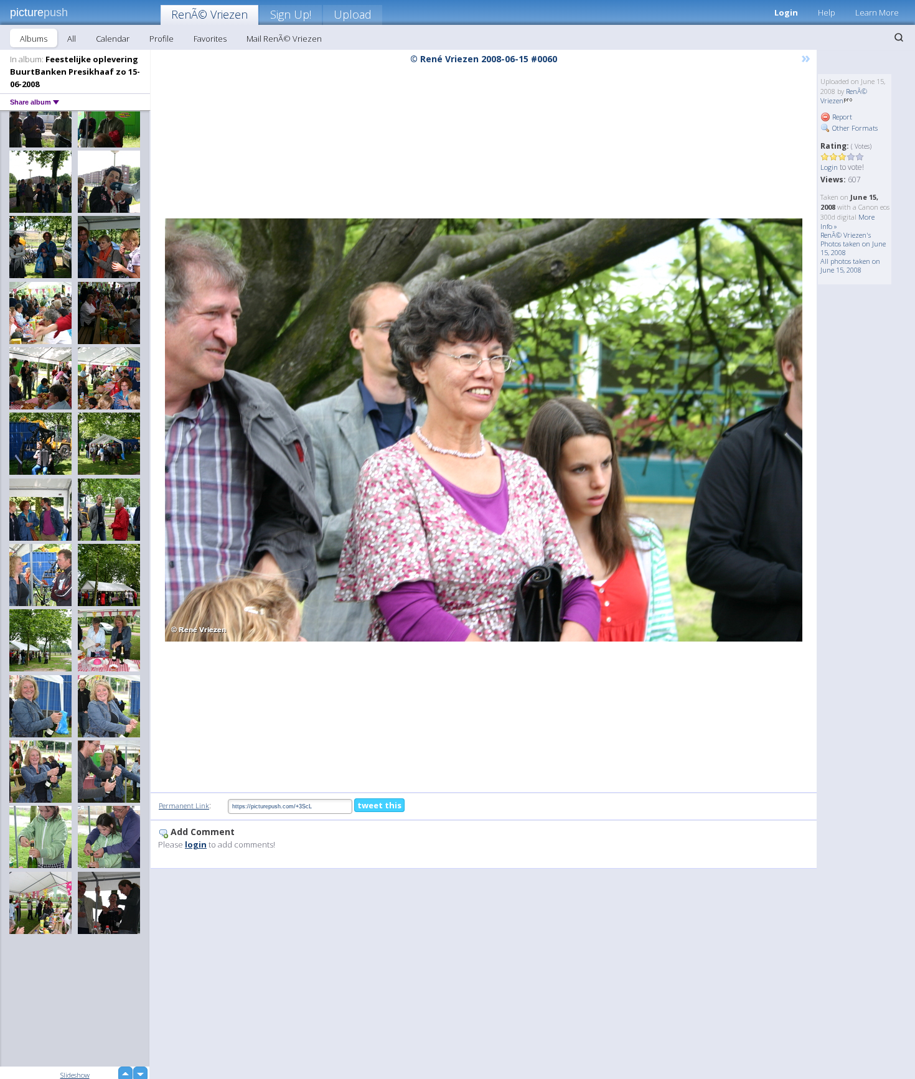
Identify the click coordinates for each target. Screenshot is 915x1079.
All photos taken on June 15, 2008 (850, 265)
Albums (33, 38)
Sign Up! (290, 14)
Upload (353, 14)
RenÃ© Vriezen (209, 14)
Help (826, 12)
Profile (161, 38)
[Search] (899, 37)
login (196, 844)
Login (786, 12)
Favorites (210, 38)
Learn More (877, 12)
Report (841, 116)
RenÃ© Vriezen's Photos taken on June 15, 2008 (853, 243)
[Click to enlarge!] (483, 430)
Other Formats (854, 128)
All (71, 38)
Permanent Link (184, 805)
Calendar (112, 38)
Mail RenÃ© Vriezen (284, 38)
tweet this (379, 805)
